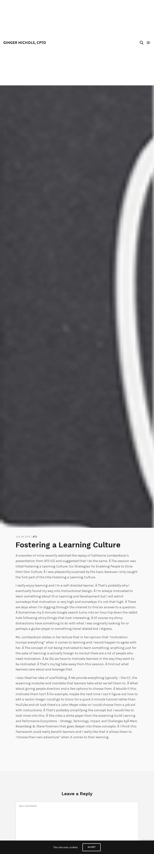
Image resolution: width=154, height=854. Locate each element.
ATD (35, 536)
